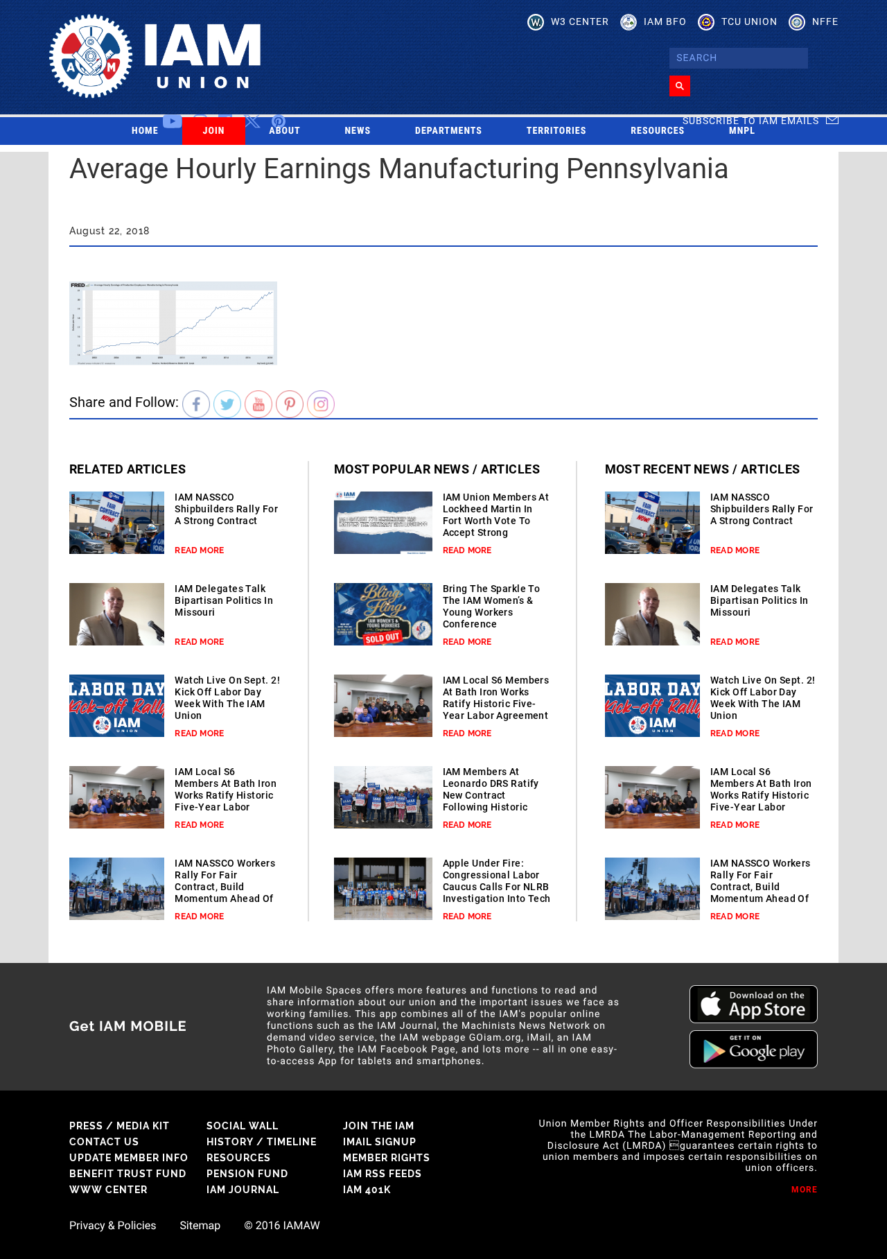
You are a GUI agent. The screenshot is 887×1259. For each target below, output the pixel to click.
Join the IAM (378, 1125)
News (358, 131)
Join (214, 131)
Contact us (104, 1141)
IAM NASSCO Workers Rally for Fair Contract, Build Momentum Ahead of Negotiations (225, 887)
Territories (556, 131)
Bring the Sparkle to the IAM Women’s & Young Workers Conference (492, 606)
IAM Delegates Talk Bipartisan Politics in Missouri (224, 600)
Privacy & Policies (112, 1225)
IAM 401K (367, 1189)
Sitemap (199, 1225)
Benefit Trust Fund (127, 1173)
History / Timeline (262, 1141)
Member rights (386, 1157)
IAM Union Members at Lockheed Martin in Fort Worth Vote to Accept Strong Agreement (496, 521)
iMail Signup (379, 1141)
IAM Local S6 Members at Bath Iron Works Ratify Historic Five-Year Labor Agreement (225, 795)
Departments (448, 131)
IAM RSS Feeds (382, 1173)
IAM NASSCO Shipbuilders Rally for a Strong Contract (226, 509)
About (284, 131)
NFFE (825, 21)
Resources (658, 131)
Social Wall (243, 1125)
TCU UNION (749, 21)
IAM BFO (665, 21)
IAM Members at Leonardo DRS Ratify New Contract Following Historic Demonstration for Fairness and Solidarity (491, 807)
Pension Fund (247, 1173)
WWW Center (108, 1189)
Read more (199, 550)
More (804, 1190)
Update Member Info (128, 1157)
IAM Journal (243, 1189)
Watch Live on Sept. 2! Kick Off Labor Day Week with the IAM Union (227, 698)
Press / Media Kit (119, 1125)
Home (145, 131)
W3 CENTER (580, 21)
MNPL (742, 131)
